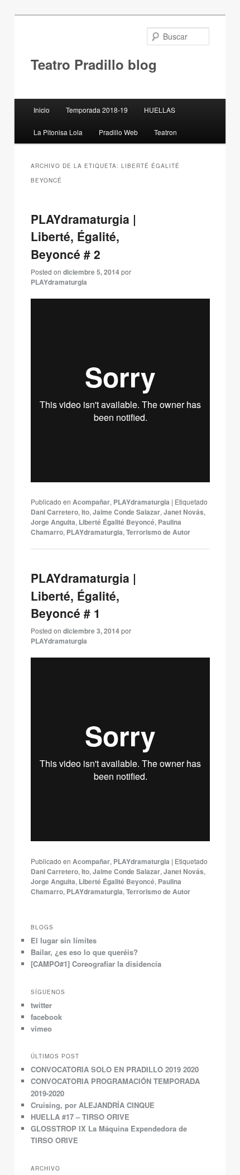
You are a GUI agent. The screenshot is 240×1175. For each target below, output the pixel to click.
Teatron (165, 132)
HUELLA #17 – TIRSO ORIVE (80, 1116)
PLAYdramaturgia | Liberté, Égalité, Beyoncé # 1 (83, 595)
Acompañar (91, 502)
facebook (46, 1016)
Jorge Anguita (53, 522)
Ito (85, 512)
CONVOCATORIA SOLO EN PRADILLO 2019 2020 (115, 1069)
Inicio (41, 109)
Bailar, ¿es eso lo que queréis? (84, 952)
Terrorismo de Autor (158, 532)
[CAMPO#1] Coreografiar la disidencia (96, 963)
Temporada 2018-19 (97, 109)
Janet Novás (184, 512)
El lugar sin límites (64, 940)
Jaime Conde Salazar (126, 512)
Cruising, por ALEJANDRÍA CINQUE (93, 1105)
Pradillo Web (118, 132)
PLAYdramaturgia (59, 282)
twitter (41, 1005)
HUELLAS (159, 109)
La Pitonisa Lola (58, 132)
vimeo (41, 1028)
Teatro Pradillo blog (94, 64)
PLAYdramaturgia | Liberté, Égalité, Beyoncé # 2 (83, 236)
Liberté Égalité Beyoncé (117, 522)
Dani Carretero (54, 512)
